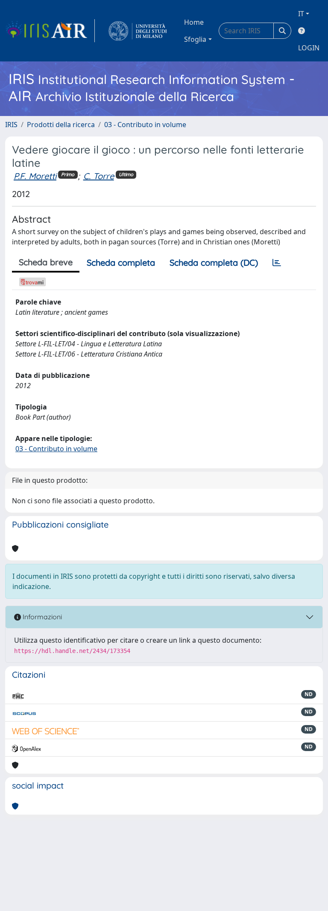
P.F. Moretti (35, 176)
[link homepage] (50, 30)
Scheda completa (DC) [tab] (214, 262)
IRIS (11, 124)
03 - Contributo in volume (145, 124)
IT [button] (301, 13)
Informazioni (41, 616)
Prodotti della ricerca (61, 124)
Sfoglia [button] (195, 39)
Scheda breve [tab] (46, 262)
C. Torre (98, 176)
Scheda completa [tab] (121, 262)
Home (194, 22)
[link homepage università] (138, 30)
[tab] (276, 263)
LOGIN (308, 47)
